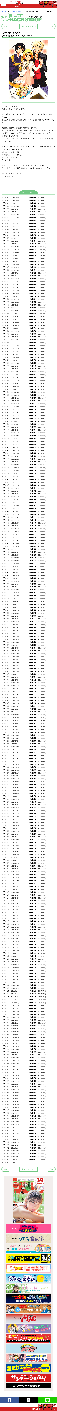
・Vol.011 (11, 1148)
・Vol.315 (11, 706)
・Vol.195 (11, 881)
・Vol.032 (37, 1116)
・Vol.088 (37, 1035)
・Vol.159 (11, 933)
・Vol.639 (11, 235)
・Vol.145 (11, 953)
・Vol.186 (37, 892)
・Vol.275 (11, 764)
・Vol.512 (37, 418)
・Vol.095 (11, 1026)
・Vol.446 (37, 514)
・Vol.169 (11, 918)
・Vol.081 (11, 1046)
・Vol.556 (37, 354)
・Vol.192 (37, 883)
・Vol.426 (37, 543)
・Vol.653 (11, 215)
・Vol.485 (11, 459)
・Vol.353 (11, 651)
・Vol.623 (11, 258)
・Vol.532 (37, 389)
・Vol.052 (37, 1087)
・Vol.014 (37, 1142)
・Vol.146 (37, 950)
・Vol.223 (11, 840)
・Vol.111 (11, 1003)
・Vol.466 (37, 485)
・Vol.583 (11, 316)
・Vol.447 (11, 514)
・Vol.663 (11, 200)
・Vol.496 (37, 441)
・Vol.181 (11, 901)
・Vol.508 (37, 424)
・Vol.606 (37, 282)
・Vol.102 (37, 1014)
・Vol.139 (11, 962)
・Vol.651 (11, 218)
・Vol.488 (37, 453)
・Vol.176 (37, 907)
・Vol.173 (11, 913)
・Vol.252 (37, 796)
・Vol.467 (11, 485)
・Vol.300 (37, 726)
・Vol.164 (37, 924)
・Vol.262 (37, 782)
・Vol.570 (37, 334)
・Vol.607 (11, 282)
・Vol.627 (11, 253)
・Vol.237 (11, 819)
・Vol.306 (37, 718)
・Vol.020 (37, 1133)
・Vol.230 (37, 828)
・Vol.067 (11, 1067)
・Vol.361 (11, 639)
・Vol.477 (11, 471)
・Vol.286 (37, 747)
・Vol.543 (11, 375)
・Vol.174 (37, 910)
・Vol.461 (11, 494)
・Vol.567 (11, 340)
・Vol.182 (37, 898)
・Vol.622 (37, 258)
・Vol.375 (11, 619)
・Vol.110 (37, 1003)
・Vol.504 (37, 430)
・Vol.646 (37, 223)
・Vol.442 (37, 520)
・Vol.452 (37, 506)
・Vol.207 (11, 863)
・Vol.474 (37, 474)
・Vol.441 (11, 523)
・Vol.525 (11, 401)
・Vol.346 (37, 660)
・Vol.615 (11, 270)
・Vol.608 (37, 279)
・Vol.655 (11, 212)
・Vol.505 (11, 430)
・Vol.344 (37, 663)
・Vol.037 (11, 1110)
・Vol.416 (37, 558)
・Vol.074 (37, 1055)
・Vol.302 (37, 724)
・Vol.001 (11, 1163)
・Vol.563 (11, 346)
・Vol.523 (11, 404)
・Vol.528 (37, 395)
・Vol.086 (37, 1038)
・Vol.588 (37, 308)
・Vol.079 (11, 1049)
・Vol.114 (37, 997)
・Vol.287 (11, 747)
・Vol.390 (37, 596)
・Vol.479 (11, 468)
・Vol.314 (37, 706)
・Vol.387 (11, 601)
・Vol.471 (11, 479)
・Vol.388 (37, 599)
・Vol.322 (37, 695)
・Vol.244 (37, 808)
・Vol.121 (11, 988)
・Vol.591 (11, 305)
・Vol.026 (37, 1125)
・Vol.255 (11, 793)
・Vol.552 (37, 360)
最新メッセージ (29, 26)
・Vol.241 (11, 814)
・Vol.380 (37, 610)
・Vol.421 (11, 552)
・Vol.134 (37, 968)
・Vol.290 (37, 741)
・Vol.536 (37, 383)
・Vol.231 (11, 828)
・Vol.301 (11, 726)
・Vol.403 (11, 578)
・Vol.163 (11, 927)
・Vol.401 (11, 581)
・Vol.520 (37, 407)
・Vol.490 (37, 450)
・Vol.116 (37, 994)
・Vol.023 (11, 1131)
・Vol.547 (11, 369)
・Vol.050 (37, 1090)
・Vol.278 (37, 758)
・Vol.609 (11, 279)
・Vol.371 (11, 625)
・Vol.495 (11, 445)
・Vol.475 (11, 474)
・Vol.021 (11, 1133)
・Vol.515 (11, 415)
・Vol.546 (37, 369)
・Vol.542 (37, 375)
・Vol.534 (37, 386)
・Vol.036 (37, 1110)
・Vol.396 (37, 587)
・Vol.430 (37, 538)
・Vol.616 (37, 267)
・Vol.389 (11, 599)
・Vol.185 (11, 895)
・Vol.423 (11, 549)
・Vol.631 (11, 247)
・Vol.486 (37, 456)
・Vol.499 (11, 439)
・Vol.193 (11, 883)
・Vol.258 (37, 788)
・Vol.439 (11, 526)
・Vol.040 (37, 1104)
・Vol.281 (11, 756)
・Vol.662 (37, 200)
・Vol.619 (11, 264)
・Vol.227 (11, 834)
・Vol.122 (37, 985)
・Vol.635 (11, 241)
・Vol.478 (37, 468)
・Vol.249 (11, 802)
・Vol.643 (11, 229)
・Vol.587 (11, 311)
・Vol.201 (11, 872)
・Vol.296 (37, 732)
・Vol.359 (11, 642)
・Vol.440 (37, 523)
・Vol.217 (11, 849)
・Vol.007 (11, 1154)
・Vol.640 (37, 232)
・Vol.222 (37, 840)
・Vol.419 (11, 555)
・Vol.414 (37, 561)
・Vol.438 (37, 526)
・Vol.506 (37, 427)
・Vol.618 (37, 264)
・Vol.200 (37, 872)
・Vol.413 (11, 564)
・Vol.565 (11, 343)
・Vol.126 (37, 979)
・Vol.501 (11, 436)
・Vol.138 (37, 962)
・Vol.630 (37, 247)
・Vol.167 (11, 921)
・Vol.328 (37, 686)
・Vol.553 (11, 360)
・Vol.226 (37, 834)
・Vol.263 (11, 782)
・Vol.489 (11, 453)
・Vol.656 (37, 209)
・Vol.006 (37, 1154)
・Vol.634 (37, 241)
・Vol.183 (11, 898)
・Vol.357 (11, 645)
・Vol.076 (37, 1052)
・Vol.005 (11, 1157)
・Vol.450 (37, 508)
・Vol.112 (37, 1000)
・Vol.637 (11, 238)
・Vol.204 (37, 866)
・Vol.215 (11, 851)
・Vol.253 (11, 796)
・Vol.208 (37, 860)
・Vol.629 (11, 250)
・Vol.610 (37, 276)
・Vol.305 (11, 721)
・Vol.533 (11, 389)
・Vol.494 (37, 445)
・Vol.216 (37, 849)
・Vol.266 (37, 776)
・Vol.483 (11, 462)
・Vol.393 (11, 593)
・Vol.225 (11, 837)
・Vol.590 (37, 305)
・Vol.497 (11, 441)
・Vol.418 (37, 555)
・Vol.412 (37, 564)
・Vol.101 (11, 1017)
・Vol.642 (37, 229)
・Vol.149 (11, 947)
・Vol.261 (11, 785)
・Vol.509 (11, 424)
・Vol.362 (37, 636)
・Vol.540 (37, 378)
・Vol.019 (11, 1136)
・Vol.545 (11, 372)
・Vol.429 (11, 540)
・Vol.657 (11, 209)
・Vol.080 (37, 1046)
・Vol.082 (37, 1043)
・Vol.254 (37, 793)
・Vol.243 (11, 811)
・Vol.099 (11, 1020)
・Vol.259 (11, 788)
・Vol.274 (37, 764)
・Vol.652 (37, 215)
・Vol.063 (11, 1072)
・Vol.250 (37, 799)
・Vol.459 (11, 497)
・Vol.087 (11, 1038)
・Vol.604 (37, 285)
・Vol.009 (11, 1151)
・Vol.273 (11, 767)
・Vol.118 (37, 991)
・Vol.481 (11, 465)
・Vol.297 (11, 732)
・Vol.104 (37, 1011)
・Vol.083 (11, 1043)
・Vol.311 (11, 712)
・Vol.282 (37, 753)
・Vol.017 (11, 1139)
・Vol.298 (37, 729)
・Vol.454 (37, 503)
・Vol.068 (37, 1064)
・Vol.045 (11, 1099)
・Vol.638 (37, 235)
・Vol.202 (37, 869)
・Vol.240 (37, 814)
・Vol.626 (37, 253)
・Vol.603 (11, 288)
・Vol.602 (37, 288)
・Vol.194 (37, 881)
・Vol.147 (11, 950)
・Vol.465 (11, 488)
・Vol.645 (11, 226)
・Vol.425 (11, 546)
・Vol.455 (11, 503)
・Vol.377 (11, 616)
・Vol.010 (37, 1148)
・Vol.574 (37, 328)
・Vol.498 (37, 439)
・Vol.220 (37, 843)
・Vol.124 (37, 982)
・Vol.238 (37, 817)
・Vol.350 (37, 654)
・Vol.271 (11, 770)
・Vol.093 (11, 1029)
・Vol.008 (37, 1151)
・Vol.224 (37, 837)
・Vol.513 (11, 418)
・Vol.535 (11, 386)
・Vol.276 (37, 761)
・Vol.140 (37, 959)
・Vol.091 (11, 1032)
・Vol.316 (37, 703)
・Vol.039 (11, 1107)
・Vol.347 (11, 660)
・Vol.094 (37, 1026)
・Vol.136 (37, 965)
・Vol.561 (11, 348)
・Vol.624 (37, 255)
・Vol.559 (11, 351)
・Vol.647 (11, 223)
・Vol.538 (37, 381)
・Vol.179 (11, 904)
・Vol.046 (37, 1096)
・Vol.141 (11, 959)
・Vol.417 (11, 558)
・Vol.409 (11, 570)
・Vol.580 (37, 320)
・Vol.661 (11, 203)
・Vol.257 (11, 790)
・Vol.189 (11, 889)
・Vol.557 (11, 354)
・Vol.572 (37, 331)
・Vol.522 (37, 404)
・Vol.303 (11, 724)
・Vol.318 (37, 700)
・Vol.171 (11, 915)
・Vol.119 (11, 991)
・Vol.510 (37, 421)
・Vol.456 (37, 500)
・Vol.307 (11, 718)
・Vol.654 (37, 212)
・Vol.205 (11, 866)
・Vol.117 (11, 994)
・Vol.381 (11, 610)
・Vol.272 (37, 767)
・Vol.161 (11, 930)
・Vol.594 (37, 299)
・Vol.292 (37, 738)
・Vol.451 (11, 508)
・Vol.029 (11, 1122)
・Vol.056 (37, 1081)
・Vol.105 (11, 1011)
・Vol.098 (37, 1020)
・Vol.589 (11, 308)
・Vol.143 (11, 956)
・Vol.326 (37, 689)
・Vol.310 (37, 712)
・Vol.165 (11, 924)
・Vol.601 (11, 290)
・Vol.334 (37, 677)
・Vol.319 (11, 700)
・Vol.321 (11, 697)
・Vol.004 (37, 1157)
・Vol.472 (37, 476)
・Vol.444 (37, 517)
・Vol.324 (37, 692)
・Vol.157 (11, 936)
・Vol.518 (37, 410)
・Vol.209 (11, 860)
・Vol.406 (37, 572)
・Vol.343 (11, 665)
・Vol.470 (37, 479)
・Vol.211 (11, 857)
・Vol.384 (37, 604)
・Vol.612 (37, 273)
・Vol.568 (37, 337)
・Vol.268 (37, 773)
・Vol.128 (37, 976)
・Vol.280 (37, 756)
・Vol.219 (11, 846)
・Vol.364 (37, 633)
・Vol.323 (11, 695)
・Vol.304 (37, 721)
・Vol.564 (37, 343)
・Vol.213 (11, 854)
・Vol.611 (11, 276)
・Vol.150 (37, 944)
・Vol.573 (11, 331)
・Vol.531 (11, 392)
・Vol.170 (37, 915)
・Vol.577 (11, 325)
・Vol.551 (11, 363)
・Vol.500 (37, 436)
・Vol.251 (11, 799)
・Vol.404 (37, 575)
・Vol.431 (11, 538)
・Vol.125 (11, 982)
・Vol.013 (11, 1145)
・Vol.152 (37, 942)
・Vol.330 (37, 683)
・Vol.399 (11, 584)
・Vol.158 (37, 933)
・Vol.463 (11, 491)
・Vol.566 (37, 340)
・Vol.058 (37, 1078)
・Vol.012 (37, 1145)
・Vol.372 (37, 622)
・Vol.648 (37, 221)
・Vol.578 (37, 322)
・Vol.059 (11, 1078)
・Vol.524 (37, 401)
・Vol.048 (37, 1093)
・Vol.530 (37, 392)
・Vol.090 (37, 1032)
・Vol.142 (37, 956)
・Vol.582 (37, 316)
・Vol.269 (11, 773)
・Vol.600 (37, 290)
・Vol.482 (37, 462)
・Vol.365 (11, 633)
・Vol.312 (37, 709)
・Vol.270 (37, 770)
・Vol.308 (37, 715)
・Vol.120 (37, 988)
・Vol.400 (37, 581)
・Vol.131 (11, 974)
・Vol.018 (37, 1136)
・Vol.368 (37, 628)
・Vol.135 (11, 968)
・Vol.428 (37, 540)
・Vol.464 (37, 488)
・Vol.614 (37, 270)
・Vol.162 (37, 927)
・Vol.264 (37, 779)
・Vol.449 (11, 511)
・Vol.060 (37, 1075)
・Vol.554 (37, 357)
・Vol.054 (37, 1084)
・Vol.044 (37, 1099)
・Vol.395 (11, 590)
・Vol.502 (37, 433)
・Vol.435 (11, 532)
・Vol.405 (11, 575)
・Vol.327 (11, 689)
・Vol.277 (11, 761)
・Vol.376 (37, 616)
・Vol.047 (11, 1096)
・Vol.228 (37, 831)
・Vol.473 (11, 476)
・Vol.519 (11, 410)
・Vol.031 (11, 1119)
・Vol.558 (37, 351)
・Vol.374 (37, 619)
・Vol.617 (11, 267)
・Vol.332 (37, 680)
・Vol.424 (37, 546)
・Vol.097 (11, 1023)
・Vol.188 (37, 889)
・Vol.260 (37, 785)
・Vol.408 (37, 570)
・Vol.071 (11, 1061)
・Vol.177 (11, 907)
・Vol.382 (37, 607)
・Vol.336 (37, 674)
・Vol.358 (37, 642)
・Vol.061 (11, 1075)
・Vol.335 (11, 677)
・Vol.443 (11, 520)
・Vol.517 (11, 413)
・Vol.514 (37, 415)
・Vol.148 (37, 947)
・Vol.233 (11, 825)
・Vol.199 (11, 875)
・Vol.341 (11, 668)
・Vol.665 (11, 197)
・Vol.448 (37, 511)
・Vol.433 (11, 535)
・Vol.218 (37, 846)
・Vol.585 (11, 314)
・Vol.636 (37, 238)
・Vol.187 (11, 892)
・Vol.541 (11, 378)
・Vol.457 (11, 500)
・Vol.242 (37, 811)
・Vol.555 (11, 357)
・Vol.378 (37, 613)
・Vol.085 (11, 1040)
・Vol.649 (11, 221)
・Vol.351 (11, 654)
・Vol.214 (37, 851)
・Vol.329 (11, 686)
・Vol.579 (11, 322)
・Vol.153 (11, 942)
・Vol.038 (37, 1107)
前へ (5, 26)
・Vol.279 (11, 758)
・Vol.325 (11, 692)
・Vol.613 (11, 273)
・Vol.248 (37, 802)
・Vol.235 (11, 822)
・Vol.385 (11, 604)
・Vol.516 (37, 413)
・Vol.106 (37, 1008)
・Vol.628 (37, 250)
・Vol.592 (37, 302)
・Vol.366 (37, 631)
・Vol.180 (37, 901)
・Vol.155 (11, 939)
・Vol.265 (11, 779)
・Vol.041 (11, 1104)
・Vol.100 (37, 1017)
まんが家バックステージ (21, 17)
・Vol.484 (37, 459)
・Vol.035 (11, 1113)
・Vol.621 (11, 261)
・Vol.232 (37, 825)
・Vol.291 (11, 741)
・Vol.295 (11, 735)
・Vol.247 (11, 805)
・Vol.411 (11, 567)
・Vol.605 (11, 285)
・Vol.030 (37, 1119)
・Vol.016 (37, 1139)
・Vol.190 (37, 886)
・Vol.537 (11, 383)
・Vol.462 (37, 491)
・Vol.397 (11, 587)
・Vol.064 (37, 1069)
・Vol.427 (11, 543)
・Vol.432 (37, 535)
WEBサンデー (47, 4)
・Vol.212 (37, 854)
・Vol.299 (11, 729)
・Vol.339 (11, 671)
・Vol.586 (37, 311)
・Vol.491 (11, 450)
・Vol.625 (11, 255)
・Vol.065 (11, 1069)
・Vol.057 (11, 1081)
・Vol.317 (11, 703)
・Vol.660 (37, 203)
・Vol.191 (11, 886)
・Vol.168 (37, 918)
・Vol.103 (11, 1014)
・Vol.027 (11, 1125)
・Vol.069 (11, 1064)
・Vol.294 (37, 735)
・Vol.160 (37, 930)
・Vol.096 (37, 1023)
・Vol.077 (11, 1052)
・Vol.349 (11, 657)
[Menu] (3, 3)
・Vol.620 (37, 261)
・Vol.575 (11, 328)
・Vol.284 (37, 750)
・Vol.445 (11, 517)
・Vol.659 (11, 206)
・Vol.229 (11, 831)
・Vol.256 (37, 790)
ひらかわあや (16, 11)
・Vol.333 (11, 680)
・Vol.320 (37, 697)
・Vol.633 (11, 244)
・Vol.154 (37, 939)
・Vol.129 (11, 976)
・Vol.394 (37, 590)
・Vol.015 (11, 1142)
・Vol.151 (11, 944)
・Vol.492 (37, 447)
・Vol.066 (37, 1067)
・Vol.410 (37, 567)
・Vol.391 (11, 596)
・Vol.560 (37, 348)
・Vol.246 (37, 805)
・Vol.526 (37, 398)
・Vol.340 (37, 668)
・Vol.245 (11, 808)
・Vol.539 (11, 381)
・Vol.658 (37, 206)
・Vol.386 (37, 601)
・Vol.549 (11, 366)
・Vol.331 (11, 683)
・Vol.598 (37, 293)
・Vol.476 (37, 471)
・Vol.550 (37, 363)
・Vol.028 (37, 1122)
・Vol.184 (37, 895)
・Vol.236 (37, 819)
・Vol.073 (11, 1058)
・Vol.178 (37, 904)
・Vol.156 (37, 936)
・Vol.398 (37, 584)
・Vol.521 (11, 407)
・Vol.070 (37, 1061)
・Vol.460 (37, 494)
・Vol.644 (37, 226)
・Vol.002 (37, 1160)
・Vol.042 (37, 1101)
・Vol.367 (11, 631)
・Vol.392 (37, 593)
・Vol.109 (11, 1006)
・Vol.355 (11, 648)
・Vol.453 (11, 506)
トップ (3, 11)
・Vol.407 (11, 572)
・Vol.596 (37, 296)
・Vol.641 (11, 232)
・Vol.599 (11, 293)
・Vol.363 (11, 636)
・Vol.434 (37, 532)
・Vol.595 (11, 299)
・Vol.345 (11, 663)
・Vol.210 (37, 857)
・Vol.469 (11, 482)
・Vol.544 (37, 372)
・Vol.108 (37, 1006)
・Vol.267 (11, 776)
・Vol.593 (11, 302)
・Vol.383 (11, 607)
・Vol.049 (11, 1093)
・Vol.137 (11, 965)
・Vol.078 (37, 1049)
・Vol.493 (11, 447)
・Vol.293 (11, 738)
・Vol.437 (11, 529)
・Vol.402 (37, 578)
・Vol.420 (37, 552)
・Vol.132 (37, 971)
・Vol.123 (11, 985)
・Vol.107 (11, 1008)
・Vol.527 (11, 398)
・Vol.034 (37, 1113)
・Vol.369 (11, 628)
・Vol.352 (37, 651)
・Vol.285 (11, 750)
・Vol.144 (37, 953)
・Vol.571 (11, 334)
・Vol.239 (11, 817)
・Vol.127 (11, 979)
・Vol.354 (37, 648)
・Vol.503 (11, 433)
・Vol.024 (37, 1128)
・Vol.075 (11, 1055)
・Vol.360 (37, 639)
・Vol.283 (11, 753)
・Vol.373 (11, 622)
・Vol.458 (37, 497)
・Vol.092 (37, 1029)
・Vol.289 (11, 744)
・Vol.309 (11, 715)
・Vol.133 (11, 971)
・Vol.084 (37, 1040)
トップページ (44, 1406)
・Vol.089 (11, 1035)
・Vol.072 (37, 1058)
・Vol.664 (37, 197)
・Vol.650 (37, 218)
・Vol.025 (11, 1128)
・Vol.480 (37, 465)
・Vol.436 (37, 529)
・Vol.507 (11, 427)
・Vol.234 (37, 822)
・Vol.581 (11, 320)
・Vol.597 (11, 296)
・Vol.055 (11, 1084)
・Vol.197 (11, 878)
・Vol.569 (11, 337)
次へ (51, 26)
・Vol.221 (11, 843)
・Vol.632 (37, 244)
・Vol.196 (37, 878)
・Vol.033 (11, 1116)
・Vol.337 (11, 674)
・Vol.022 (37, 1131)
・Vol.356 (37, 645)
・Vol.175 (11, 910)
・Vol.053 (11, 1087)
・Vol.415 (11, 561)
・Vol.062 (37, 1072)
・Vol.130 (37, 974)
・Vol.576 (37, 325)
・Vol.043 (11, 1101)
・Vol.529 (11, 395)
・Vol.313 (11, 709)
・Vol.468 (37, 482)
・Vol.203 (11, 869)
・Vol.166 (37, 921)
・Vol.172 (37, 913)
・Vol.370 (37, 625)
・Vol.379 (11, 613)
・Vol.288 (37, 744)
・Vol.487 (11, 456)
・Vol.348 (37, 657)
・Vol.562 (37, 346)
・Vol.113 (11, 1000)
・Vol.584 (37, 314)
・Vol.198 (37, 875)
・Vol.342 (37, 665)
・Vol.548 (37, 366)
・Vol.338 (37, 671)
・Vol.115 (11, 997)
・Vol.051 (11, 1090)
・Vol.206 (37, 863)
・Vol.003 (11, 1160)
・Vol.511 (11, 421)
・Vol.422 (37, 549)
